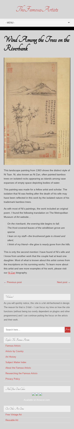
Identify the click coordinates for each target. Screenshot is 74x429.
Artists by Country (15, 351)
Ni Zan (11, 272)
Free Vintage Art (14, 414)
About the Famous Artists (18, 368)
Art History (11, 356)
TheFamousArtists (37, 9)
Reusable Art (12, 420)
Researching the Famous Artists (22, 373)
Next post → (63, 282)
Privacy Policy (13, 379)
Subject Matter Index (16, 362)
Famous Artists (13, 345)
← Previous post (13, 282)
